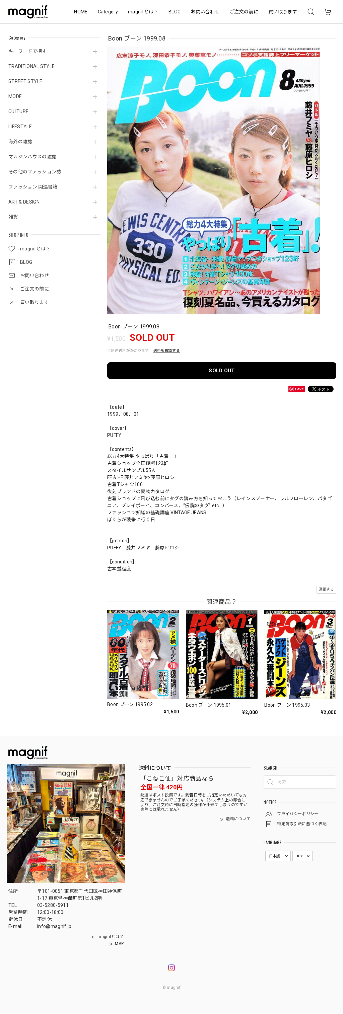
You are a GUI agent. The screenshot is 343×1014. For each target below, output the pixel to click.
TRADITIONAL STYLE (31, 66)
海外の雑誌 (20, 141)
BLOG (174, 11)
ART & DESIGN (24, 202)
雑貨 (13, 217)
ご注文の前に (243, 11)
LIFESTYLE (20, 126)
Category (108, 11)
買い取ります (282, 11)
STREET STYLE (25, 81)
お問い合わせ (205, 11)
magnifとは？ (143, 11)
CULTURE (18, 111)
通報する (326, 589)
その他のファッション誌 (34, 171)
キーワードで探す (27, 51)
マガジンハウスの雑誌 (32, 156)
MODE (15, 96)
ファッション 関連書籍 (33, 186)
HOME (80, 11)
